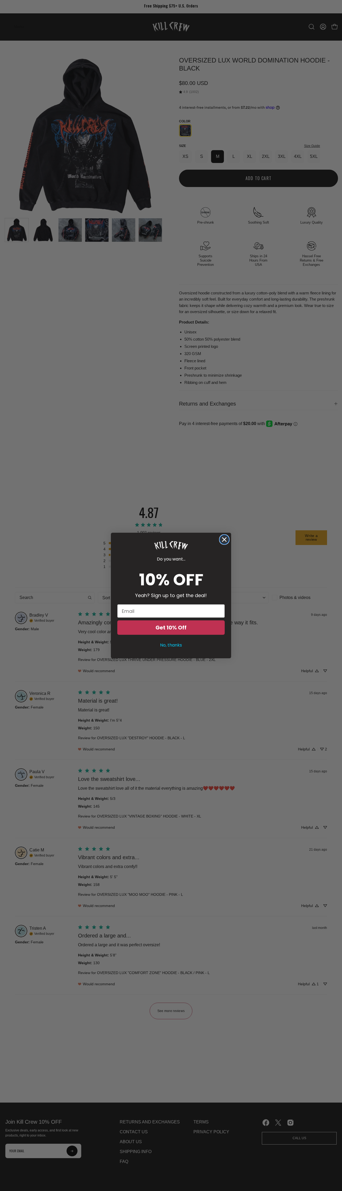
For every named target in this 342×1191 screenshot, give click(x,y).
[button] (171, 545)
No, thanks (171, 645)
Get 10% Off (171, 627)
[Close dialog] (224, 539)
